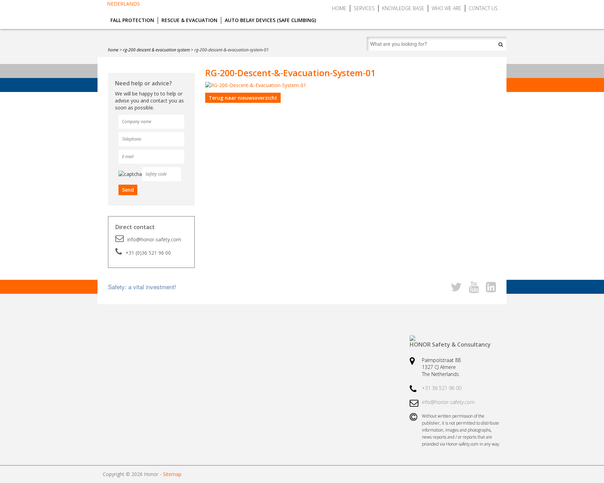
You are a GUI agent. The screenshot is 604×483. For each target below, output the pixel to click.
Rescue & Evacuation (189, 20)
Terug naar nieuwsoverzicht (243, 97)
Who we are (446, 8)
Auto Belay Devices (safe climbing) (270, 20)
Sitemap (172, 474)
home (113, 50)
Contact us (483, 8)
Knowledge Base (403, 8)
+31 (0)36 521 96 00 (148, 252)
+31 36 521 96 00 (441, 388)
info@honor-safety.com (154, 239)
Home (339, 8)
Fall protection (132, 20)
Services (364, 8)
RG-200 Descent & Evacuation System (156, 50)
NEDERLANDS (123, 3)
